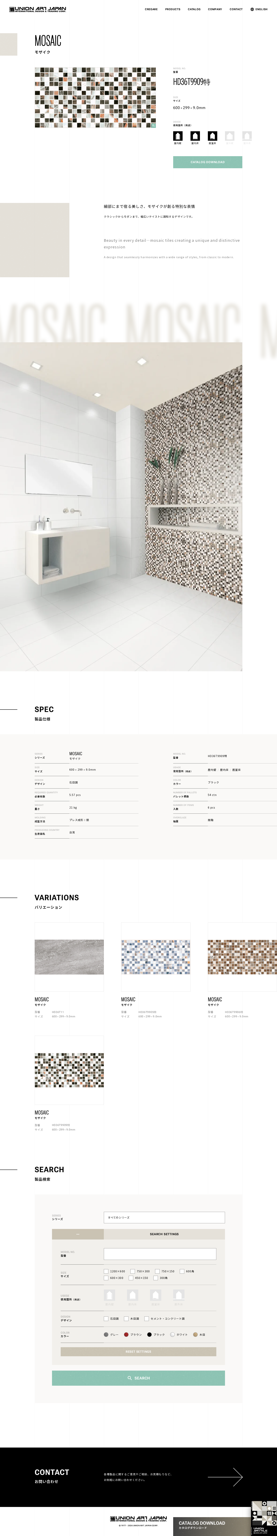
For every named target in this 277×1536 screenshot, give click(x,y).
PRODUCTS (173, 9)
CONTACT (236, 9)
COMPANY (215, 9)
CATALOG (194, 9)
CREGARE (151, 9)
